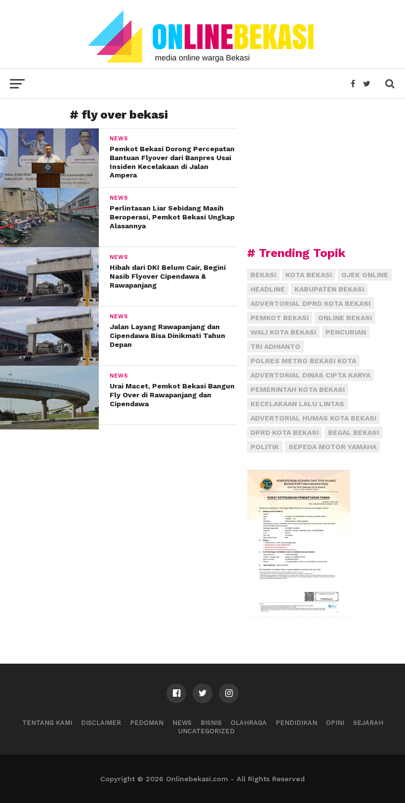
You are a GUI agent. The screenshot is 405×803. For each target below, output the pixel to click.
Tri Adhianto (275, 346)
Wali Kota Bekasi (283, 332)
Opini (335, 722)
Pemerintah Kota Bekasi (297, 389)
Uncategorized (206, 731)
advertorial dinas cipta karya (310, 375)
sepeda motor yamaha (332, 447)
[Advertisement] (321, 170)
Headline (267, 289)
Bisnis (211, 722)
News (182, 722)
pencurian (345, 332)
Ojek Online (364, 275)
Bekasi (263, 275)
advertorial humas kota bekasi (313, 418)
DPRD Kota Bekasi (284, 432)
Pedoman (146, 722)
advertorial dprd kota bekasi (310, 303)
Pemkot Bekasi (279, 318)
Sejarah (368, 722)
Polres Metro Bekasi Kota (303, 361)
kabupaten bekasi (329, 289)
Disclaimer (101, 722)
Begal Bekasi (353, 432)
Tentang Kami (47, 722)
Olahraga (249, 722)
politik (264, 447)
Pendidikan (296, 722)
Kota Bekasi (308, 275)
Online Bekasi (345, 318)
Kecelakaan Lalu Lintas (297, 404)
